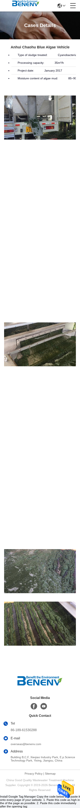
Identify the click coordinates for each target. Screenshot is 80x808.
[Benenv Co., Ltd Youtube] (43, 706)
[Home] (40, 685)
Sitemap (50, 773)
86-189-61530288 (24, 730)
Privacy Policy (33, 773)
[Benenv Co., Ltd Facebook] (34, 706)
